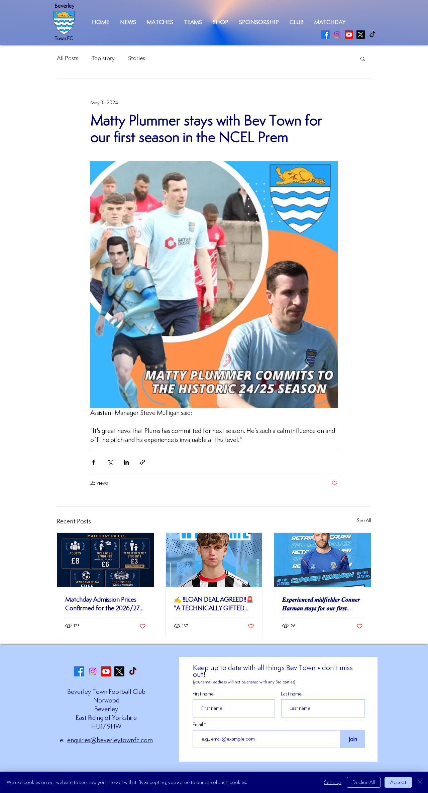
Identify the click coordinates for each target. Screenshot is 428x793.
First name (203, 693)
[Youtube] (349, 34)
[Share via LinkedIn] (126, 462)
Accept (398, 782)
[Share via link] (142, 462)
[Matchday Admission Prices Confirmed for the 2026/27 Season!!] (105, 560)
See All (364, 520)
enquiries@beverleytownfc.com (110, 740)
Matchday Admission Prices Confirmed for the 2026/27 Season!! (102, 603)
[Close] (420, 782)
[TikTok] (372, 34)
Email (198, 724)
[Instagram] (337, 34)
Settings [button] (332, 782)
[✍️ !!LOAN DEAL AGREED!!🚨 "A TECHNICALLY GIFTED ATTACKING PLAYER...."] (214, 560)
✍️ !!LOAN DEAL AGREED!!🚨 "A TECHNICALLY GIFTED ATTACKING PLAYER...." (213, 603)
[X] (360, 34)
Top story (103, 58)
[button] (160, 22)
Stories (136, 58)
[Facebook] (325, 34)
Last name (291, 693)
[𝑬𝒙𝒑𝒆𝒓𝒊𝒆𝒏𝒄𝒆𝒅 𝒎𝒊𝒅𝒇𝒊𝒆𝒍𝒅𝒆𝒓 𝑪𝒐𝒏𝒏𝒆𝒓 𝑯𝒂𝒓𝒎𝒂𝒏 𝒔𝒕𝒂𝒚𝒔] (322, 560)
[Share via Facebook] (93, 462)
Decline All (363, 782)
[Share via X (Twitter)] (110, 462)
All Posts (67, 58)
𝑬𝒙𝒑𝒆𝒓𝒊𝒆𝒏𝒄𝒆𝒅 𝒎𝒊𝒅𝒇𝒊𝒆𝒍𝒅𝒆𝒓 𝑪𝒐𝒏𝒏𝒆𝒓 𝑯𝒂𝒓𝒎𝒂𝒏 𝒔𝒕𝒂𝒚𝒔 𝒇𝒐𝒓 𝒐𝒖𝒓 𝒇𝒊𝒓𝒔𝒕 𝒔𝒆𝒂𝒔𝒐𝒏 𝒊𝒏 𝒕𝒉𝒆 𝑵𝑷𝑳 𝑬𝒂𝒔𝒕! (321, 603)
